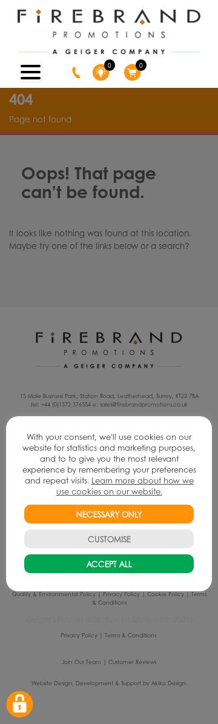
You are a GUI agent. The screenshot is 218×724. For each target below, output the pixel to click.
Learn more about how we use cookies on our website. (125, 485)
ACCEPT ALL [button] (109, 564)
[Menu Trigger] (31, 71)
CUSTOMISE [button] (109, 539)
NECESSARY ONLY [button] (109, 514)
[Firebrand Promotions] (109, 32)
